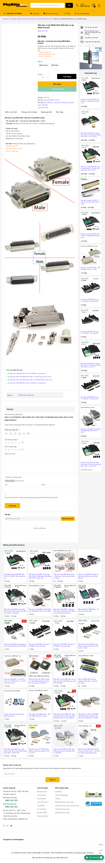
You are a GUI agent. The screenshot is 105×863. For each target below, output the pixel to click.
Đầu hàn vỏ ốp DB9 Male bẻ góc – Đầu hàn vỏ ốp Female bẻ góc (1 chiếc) (64, 576)
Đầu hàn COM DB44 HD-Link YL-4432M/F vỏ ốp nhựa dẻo (28, 383)
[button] (43, 65)
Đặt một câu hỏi (67, 519)
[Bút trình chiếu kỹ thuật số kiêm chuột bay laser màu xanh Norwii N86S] (91, 58)
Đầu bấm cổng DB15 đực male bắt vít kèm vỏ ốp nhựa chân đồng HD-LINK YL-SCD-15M (15, 751)
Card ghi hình (41, 795)
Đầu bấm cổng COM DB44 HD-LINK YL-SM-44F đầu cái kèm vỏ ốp (30, 376)
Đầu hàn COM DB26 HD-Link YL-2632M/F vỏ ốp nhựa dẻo (28, 373)
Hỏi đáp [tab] (59, 112)
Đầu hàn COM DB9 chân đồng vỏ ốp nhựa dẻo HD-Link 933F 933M (15, 645)
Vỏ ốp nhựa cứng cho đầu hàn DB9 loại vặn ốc (14, 715)
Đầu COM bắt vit (49, 102)
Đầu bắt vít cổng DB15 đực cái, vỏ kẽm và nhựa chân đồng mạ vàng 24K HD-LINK (65, 681)
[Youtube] (11, 826)
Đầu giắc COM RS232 (61, 102)
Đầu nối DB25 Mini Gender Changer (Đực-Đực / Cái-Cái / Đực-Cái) (88, 681)
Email (43, 484)
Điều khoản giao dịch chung (64, 802)
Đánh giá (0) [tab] (46, 112)
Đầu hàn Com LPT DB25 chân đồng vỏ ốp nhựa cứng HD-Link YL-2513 (39, 751)
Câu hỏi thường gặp (61, 795)
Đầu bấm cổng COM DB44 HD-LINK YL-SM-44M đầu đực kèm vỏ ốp (31, 380)
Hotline (82, 4)
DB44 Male (30, 395)
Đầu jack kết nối (42, 816)
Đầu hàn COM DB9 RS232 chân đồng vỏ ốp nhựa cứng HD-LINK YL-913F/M (64, 751)
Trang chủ (36, 13)
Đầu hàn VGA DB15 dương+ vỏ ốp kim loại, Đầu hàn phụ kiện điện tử (88, 576)
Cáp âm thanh (41, 798)
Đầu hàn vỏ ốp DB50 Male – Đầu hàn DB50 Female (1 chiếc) (39, 715)
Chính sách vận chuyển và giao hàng (67, 805)
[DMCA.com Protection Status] (93, 794)
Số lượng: (40, 74)
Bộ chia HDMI (42, 812)
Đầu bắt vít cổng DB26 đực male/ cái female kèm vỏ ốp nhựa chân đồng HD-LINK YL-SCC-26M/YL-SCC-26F (64, 716)
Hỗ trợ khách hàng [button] (52, 13)
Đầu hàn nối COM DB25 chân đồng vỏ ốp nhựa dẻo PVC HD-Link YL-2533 (88, 646)
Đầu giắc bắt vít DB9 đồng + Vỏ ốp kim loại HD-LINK (88, 610)
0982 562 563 (11, 800)
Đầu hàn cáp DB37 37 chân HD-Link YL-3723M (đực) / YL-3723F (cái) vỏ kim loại (15, 681)
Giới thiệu (58, 791)
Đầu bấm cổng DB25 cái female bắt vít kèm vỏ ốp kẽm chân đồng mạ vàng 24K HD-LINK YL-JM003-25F (64, 611)
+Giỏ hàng (67, 77)
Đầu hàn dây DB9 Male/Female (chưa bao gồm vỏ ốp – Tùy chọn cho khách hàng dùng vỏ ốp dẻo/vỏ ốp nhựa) (89, 751)
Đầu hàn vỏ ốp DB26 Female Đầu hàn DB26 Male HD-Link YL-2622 (40, 610)
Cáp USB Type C (43, 802)
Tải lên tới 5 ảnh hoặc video (13, 477)
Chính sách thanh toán (62, 809)
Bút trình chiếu (42, 791)
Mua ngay (57, 84)
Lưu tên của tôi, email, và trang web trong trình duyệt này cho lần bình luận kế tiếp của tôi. (31, 497)
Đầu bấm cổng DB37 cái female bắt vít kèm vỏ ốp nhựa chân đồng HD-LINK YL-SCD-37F (40, 576)
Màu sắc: (40, 61)
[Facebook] (4, 826)
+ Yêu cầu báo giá (57, 89)
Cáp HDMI (41, 805)
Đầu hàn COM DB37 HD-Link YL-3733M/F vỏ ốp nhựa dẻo (64, 645)
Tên (6, 484)
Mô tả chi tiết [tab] (11, 112)
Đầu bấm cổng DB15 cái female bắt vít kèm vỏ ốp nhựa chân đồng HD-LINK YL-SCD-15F (15, 611)
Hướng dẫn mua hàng (62, 812)
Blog (68, 13)
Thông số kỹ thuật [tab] (29, 112)
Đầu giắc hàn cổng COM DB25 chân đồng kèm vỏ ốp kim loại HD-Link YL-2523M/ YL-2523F (88, 716)
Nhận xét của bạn (10, 454)
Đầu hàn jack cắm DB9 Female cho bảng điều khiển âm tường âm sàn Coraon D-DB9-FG (39, 681)
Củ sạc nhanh (41, 809)
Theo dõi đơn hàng (83, 13)
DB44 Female (23, 395)
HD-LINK (45, 31)
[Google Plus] (7, 826)
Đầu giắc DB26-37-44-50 (52, 100)
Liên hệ (57, 798)
